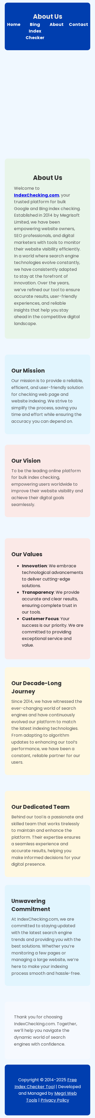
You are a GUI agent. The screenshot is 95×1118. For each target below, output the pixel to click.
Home (13, 24)
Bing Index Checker (35, 31)
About (57, 24)
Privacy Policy (55, 1100)
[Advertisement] (47, 103)
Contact (78, 24)
